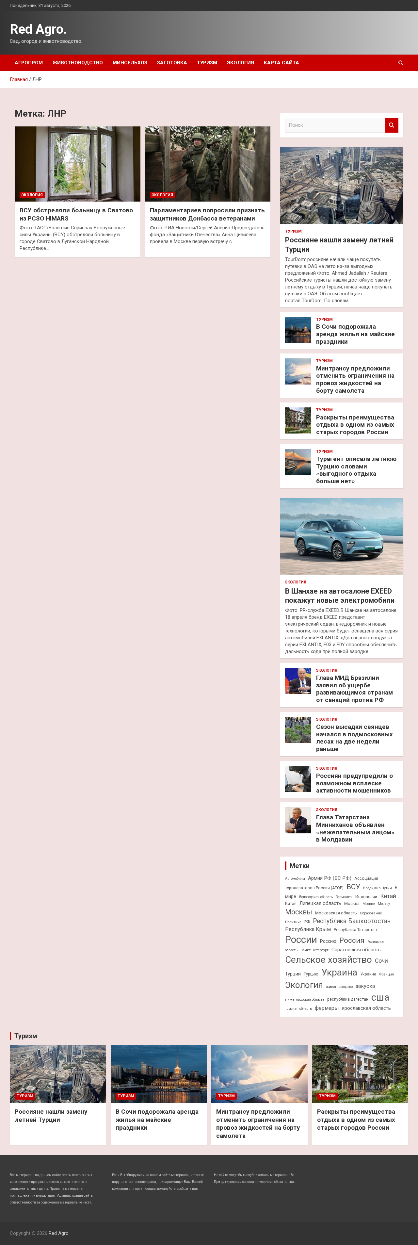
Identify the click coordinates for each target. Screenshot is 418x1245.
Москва (352, 903)
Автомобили (295, 878)
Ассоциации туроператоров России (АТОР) (331, 883)
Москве (368, 904)
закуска (365, 986)
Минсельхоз (130, 63)
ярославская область (366, 1008)
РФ (307, 921)
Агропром (29, 63)
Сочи (381, 961)
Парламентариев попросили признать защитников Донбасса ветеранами (207, 214)
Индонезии (366, 896)
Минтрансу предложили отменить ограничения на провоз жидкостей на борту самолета (355, 379)
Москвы (298, 912)
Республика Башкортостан (352, 921)
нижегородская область (304, 999)
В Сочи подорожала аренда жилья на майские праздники (355, 334)
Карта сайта (281, 63)
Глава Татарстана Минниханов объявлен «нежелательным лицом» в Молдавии (355, 828)
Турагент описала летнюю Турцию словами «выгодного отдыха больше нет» (356, 470)
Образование (371, 913)
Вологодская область (316, 897)
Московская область (336, 912)
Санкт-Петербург (314, 950)
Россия (351, 940)
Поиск (391, 125)
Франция (386, 974)
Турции (293, 974)
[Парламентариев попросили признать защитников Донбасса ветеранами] (208, 164)
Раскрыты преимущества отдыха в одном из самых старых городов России (355, 425)
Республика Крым (308, 929)
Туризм (207, 63)
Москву (384, 904)
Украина (339, 972)
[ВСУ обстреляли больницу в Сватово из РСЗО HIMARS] (77, 164)
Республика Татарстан (355, 929)
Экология (240, 63)
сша (380, 997)
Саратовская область (356, 950)
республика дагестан (347, 999)
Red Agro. (38, 29)
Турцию (311, 974)
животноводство (339, 987)
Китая (291, 903)
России (301, 939)
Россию (328, 941)
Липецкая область (320, 903)
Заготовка (172, 63)
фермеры (327, 1008)
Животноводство (78, 63)
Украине (368, 974)
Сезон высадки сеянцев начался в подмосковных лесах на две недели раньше (354, 738)
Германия (344, 897)
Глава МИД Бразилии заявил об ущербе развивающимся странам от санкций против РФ (354, 689)
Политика (293, 922)
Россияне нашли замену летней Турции (51, 1115)
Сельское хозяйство (328, 959)
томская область (298, 1009)
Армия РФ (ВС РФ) (329, 878)
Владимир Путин (377, 888)
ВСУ (353, 886)
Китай (388, 896)
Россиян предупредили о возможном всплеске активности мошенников (354, 783)
